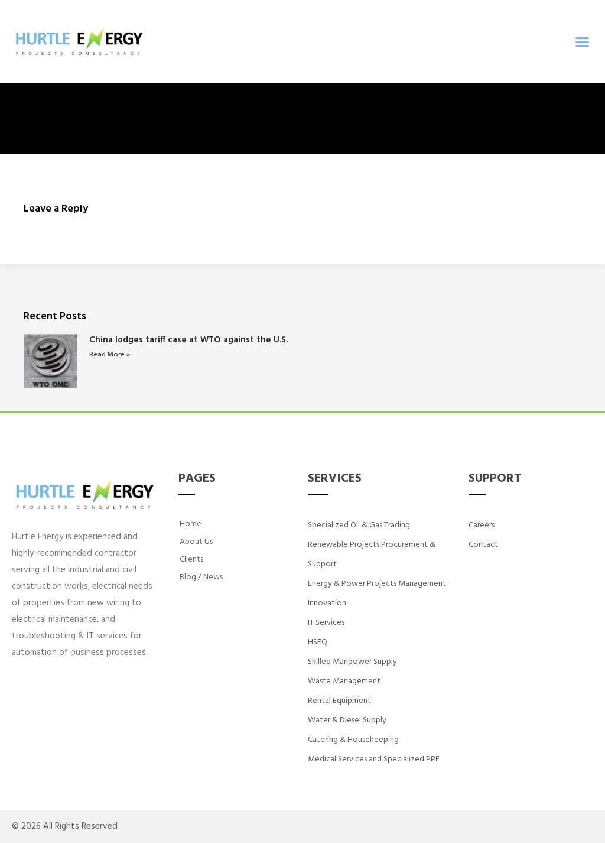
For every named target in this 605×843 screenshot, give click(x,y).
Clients (191, 559)
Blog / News (201, 577)
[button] (582, 41)
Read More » (109, 355)
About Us (196, 542)
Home (190, 524)
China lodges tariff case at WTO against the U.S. (188, 340)
